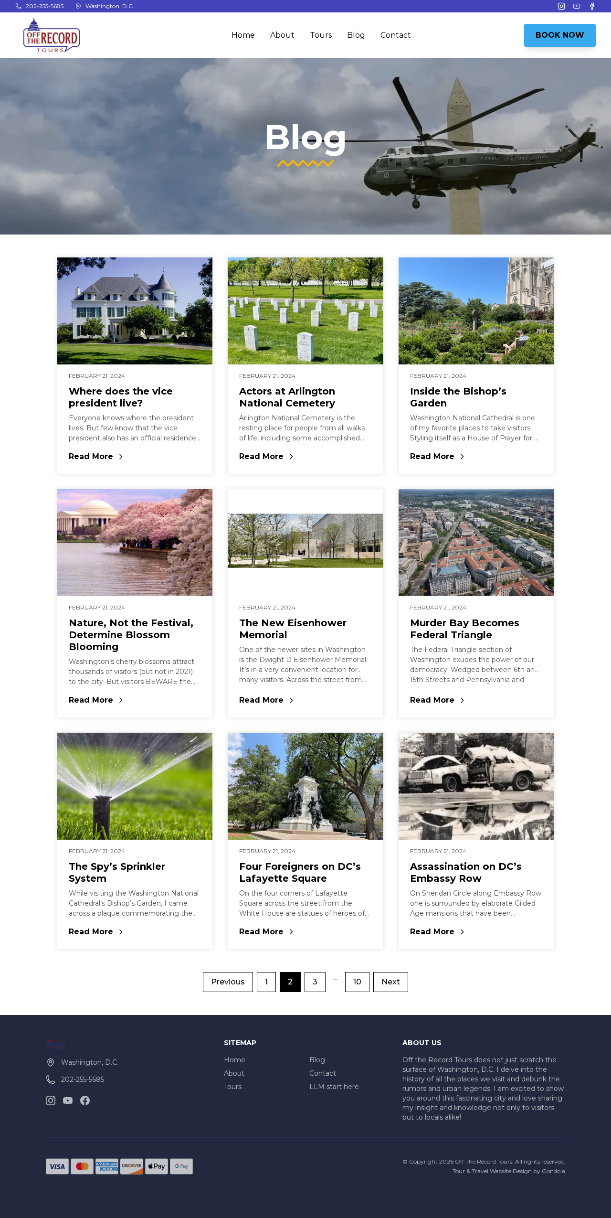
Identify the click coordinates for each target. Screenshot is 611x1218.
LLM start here (334, 1086)
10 (357, 981)
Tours (321, 35)
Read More (135, 457)
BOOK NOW (560, 35)
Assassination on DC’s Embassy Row (466, 872)
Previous (228, 981)
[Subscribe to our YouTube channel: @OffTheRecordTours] (68, 1100)
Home (243, 35)
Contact (395, 35)
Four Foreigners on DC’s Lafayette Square (300, 872)
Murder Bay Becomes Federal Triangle (464, 629)
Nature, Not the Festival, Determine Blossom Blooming (131, 634)
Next (390, 981)
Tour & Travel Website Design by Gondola (509, 1171)
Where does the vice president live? (121, 397)
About (282, 35)
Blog (356, 35)
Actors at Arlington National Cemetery (287, 397)
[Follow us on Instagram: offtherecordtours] (50, 1100)
